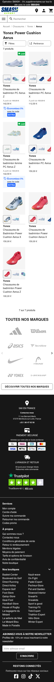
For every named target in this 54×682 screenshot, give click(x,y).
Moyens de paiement (13, 552)
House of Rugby (11, 607)
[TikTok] (30, 677)
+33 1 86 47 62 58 (27, 422)
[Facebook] (16, 677)
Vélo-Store (33, 618)
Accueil (6, 26)
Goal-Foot (7, 600)
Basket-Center (10, 574)
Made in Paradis (11, 625)
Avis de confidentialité (14, 559)
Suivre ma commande (14, 515)
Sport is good (35, 603)
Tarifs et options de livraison (17, 555)
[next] (52, 353)
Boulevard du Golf (12, 578)
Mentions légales (11, 548)
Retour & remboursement (15, 544)
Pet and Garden (36, 589)
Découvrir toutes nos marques (27, 386)
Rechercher (19, 19)
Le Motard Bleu (10, 621)
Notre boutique (10, 563)
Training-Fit (34, 607)
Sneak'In (33, 596)
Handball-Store (10, 603)
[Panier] (51, 10)
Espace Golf (8, 589)
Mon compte (8, 508)
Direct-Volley (9, 585)
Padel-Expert (35, 581)
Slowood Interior (37, 592)
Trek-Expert (34, 611)
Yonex (30, 26)
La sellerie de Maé (12, 618)
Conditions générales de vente (18, 541)
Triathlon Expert (36, 614)
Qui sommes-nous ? (13, 534)
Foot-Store (8, 592)
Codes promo (9, 523)
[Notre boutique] (36, 10)
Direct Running (10, 581)
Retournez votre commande (27, 469)
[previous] (2, 353)
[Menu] (3, 19)
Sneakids (33, 600)
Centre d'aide (9, 512)
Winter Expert (35, 621)
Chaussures (18, 26)
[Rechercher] (11, 18)
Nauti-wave (34, 574)
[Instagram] (23, 677)
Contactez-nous (27, 412)
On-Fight (33, 578)
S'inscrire (27, 656)
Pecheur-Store (36, 585)
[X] (37, 677)
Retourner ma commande (15, 519)
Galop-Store (8, 596)
